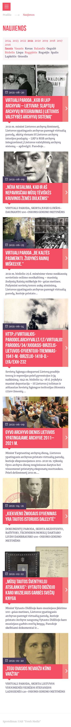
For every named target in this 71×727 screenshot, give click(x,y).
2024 (8, 40)
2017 (59, 40)
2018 (52, 40)
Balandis (39, 48)
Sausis (9, 48)
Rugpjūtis (31, 52)
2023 (16, 40)
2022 (23, 40)
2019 (45, 40)
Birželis (10, 52)
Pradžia (7, 14)
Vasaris (18, 48)
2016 (8, 44)
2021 (30, 40)
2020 (38, 40)
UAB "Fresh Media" (29, 721)
